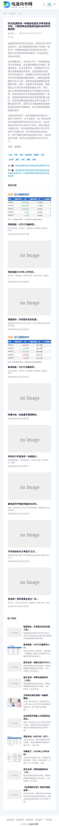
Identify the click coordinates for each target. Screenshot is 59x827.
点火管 (11, 159)
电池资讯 (12, 13)
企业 (10, 155)
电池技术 (39, 820)
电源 (34, 159)
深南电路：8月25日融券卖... (22, 224)
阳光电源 (28, 155)
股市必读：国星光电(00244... (37, 662)
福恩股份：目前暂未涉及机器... (23, 319)
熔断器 (36, 155)
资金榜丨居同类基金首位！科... (23, 599)
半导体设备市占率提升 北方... (22, 551)
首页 (5, 13)
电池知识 (20, 820)
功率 (15, 155)
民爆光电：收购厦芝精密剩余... (23, 414)
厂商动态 (48, 820)
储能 (28, 159)
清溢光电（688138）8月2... (36, 736)
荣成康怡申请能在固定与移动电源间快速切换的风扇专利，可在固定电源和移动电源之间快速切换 (28, 173)
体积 (21, 155)
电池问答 (29, 820)
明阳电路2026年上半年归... (21, 272)
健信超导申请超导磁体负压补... (23, 504)
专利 (23, 159)
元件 (42, 155)
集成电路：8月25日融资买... (22, 367)
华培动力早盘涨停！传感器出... (23, 456)
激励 (17, 159)
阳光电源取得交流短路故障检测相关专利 (32, 165)
